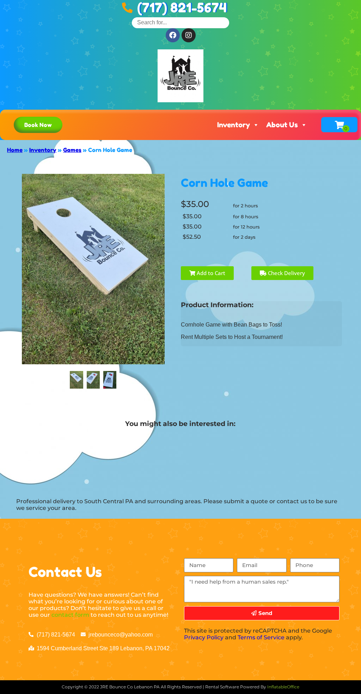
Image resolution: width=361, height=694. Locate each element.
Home (15, 149)
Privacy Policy (204, 637)
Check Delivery (286, 272)
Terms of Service (261, 637)
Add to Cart (210, 272)
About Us (282, 125)
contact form (70, 614)
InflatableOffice (283, 686)
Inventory (233, 125)
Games (72, 149)
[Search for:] (180, 22)
